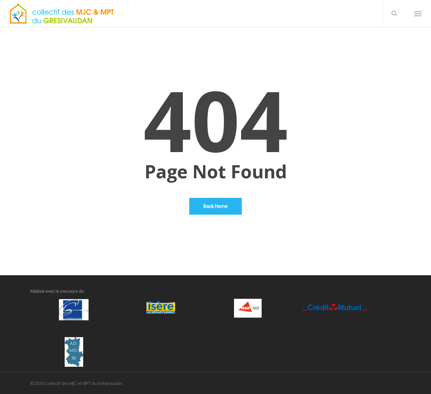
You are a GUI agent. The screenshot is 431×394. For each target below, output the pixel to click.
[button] (418, 13)
